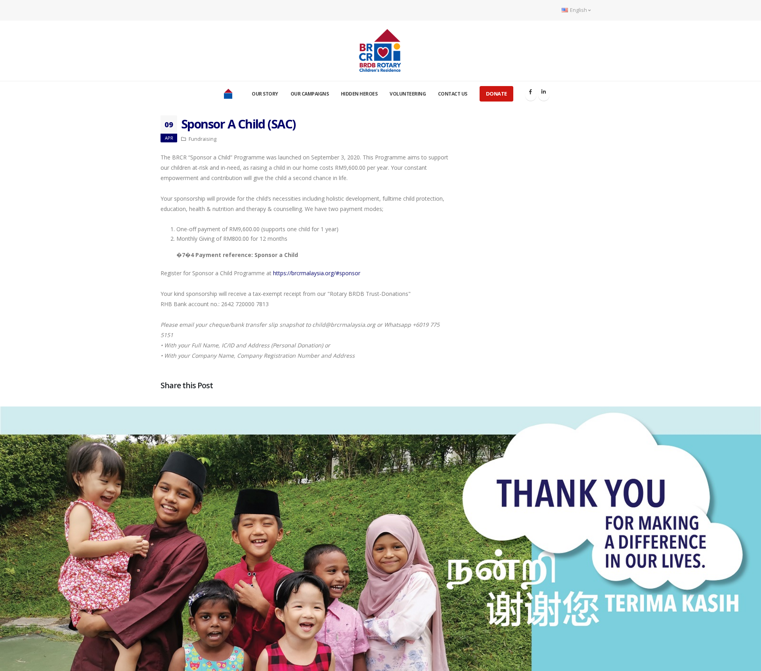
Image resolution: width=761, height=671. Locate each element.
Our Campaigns (310, 93)
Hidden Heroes (359, 93)
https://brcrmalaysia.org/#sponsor (316, 273)
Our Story (265, 93)
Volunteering (408, 93)
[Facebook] (530, 95)
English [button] (578, 10)
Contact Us (452, 93)
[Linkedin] (543, 95)
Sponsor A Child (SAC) (238, 123)
